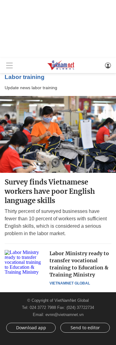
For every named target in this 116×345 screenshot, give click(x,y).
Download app (31, 327)
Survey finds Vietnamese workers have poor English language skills (50, 191)
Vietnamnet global (69, 283)
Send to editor (85, 327)
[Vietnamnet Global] (61, 69)
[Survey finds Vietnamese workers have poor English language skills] (58, 134)
